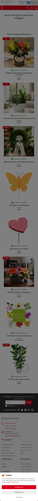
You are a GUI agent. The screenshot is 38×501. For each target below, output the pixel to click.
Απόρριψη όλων (19, 492)
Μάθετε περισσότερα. (13, 482)
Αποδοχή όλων (19, 487)
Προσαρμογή (19, 497)
